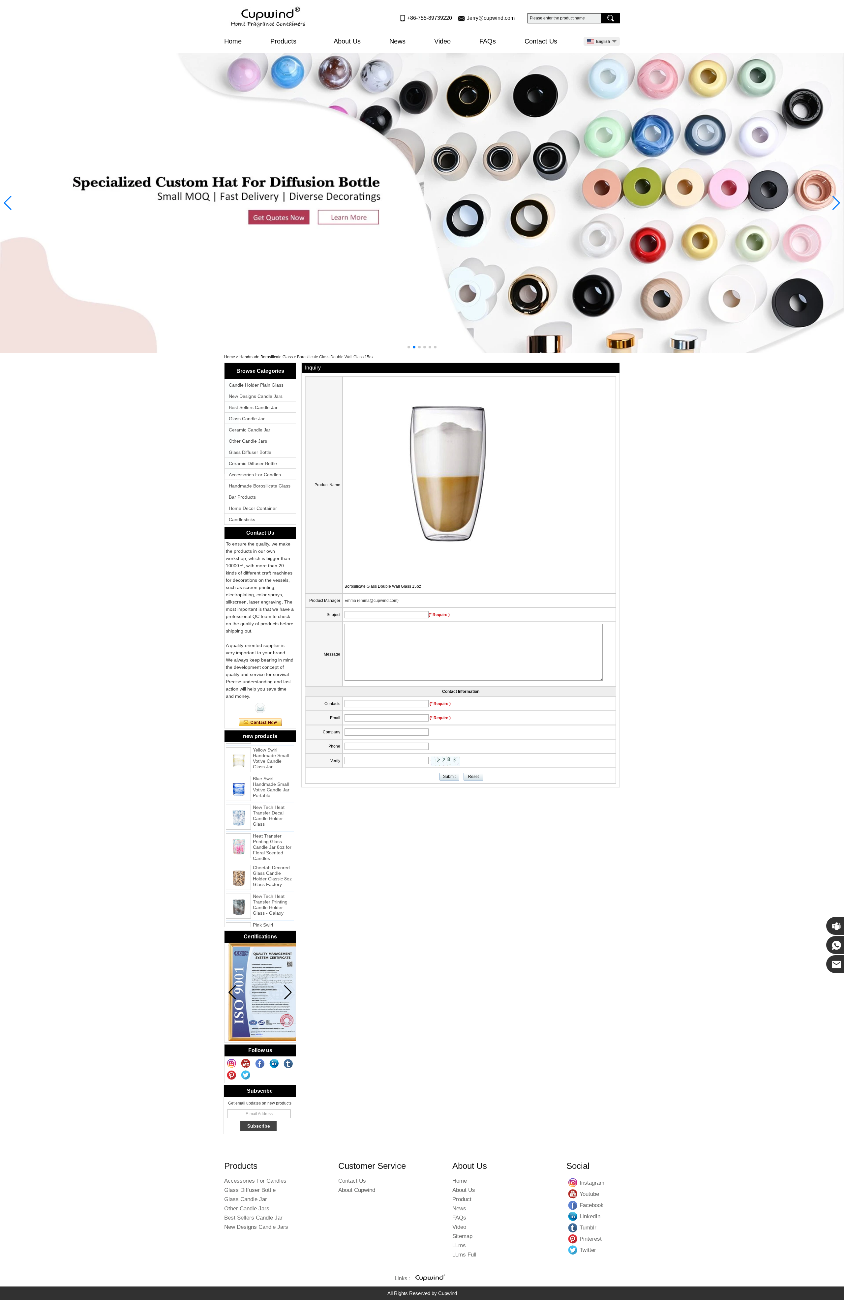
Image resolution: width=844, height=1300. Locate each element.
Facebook (573, 1205)
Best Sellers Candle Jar (253, 407)
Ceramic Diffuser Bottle (253, 463)
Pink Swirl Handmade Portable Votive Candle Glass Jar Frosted (271, 922)
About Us (347, 41)
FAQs (487, 41)
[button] (408, 347)
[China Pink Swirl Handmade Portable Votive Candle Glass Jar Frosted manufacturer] (238, 920)
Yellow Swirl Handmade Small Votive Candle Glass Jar (271, 744)
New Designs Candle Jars (256, 396)
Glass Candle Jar (247, 418)
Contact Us (541, 41)
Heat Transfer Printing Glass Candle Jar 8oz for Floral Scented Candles (272, 833)
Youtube (573, 1194)
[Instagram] (231, 1063)
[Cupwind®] (429, 1278)
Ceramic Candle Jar (249, 429)
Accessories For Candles (255, 474)
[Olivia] (260, 708)
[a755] (422, 203)
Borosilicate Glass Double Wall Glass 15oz (383, 586)
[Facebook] (260, 1063)
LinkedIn (573, 1216)
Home (233, 41)
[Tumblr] (288, 1063)
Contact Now (260, 722)
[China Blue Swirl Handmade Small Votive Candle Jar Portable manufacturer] (238, 774)
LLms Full (464, 1255)
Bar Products (242, 497)
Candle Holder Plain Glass (256, 385)
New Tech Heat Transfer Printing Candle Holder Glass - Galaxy (270, 891)
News (397, 41)
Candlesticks (242, 519)
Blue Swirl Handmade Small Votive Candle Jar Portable (271, 773)
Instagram (573, 1183)
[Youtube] (246, 1063)
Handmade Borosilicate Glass (266, 357)
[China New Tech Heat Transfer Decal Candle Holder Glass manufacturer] (238, 803)
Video (442, 41)
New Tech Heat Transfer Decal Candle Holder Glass (269, 802)
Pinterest (573, 1239)
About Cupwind (356, 1190)
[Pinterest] (231, 1075)
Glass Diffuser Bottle (250, 452)
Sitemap (462, 1236)
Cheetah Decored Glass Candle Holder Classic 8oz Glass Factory (272, 862)
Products (284, 41)
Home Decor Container (253, 508)
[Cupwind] (269, 17)
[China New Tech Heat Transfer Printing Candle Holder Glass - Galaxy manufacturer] (238, 892)
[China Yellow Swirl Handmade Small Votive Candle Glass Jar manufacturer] (238, 745)
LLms (459, 1245)
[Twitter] (246, 1075)
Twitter (573, 1250)
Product (461, 1199)
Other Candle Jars (248, 441)
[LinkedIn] (274, 1063)
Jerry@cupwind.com (491, 18)
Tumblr (573, 1227)
